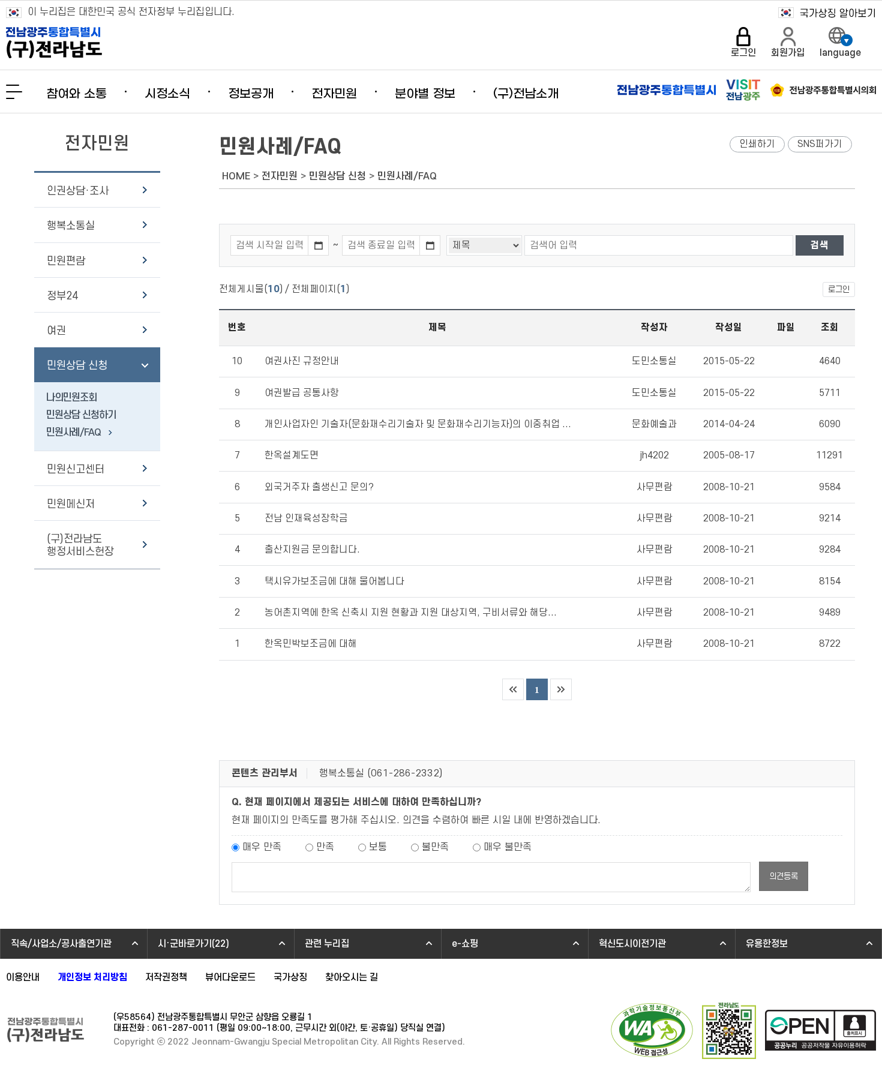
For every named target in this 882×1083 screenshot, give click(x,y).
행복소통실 (71, 226)
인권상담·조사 (78, 191)
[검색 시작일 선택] (318, 245)
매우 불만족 (508, 847)
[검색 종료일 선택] (430, 245)
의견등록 (783, 876)
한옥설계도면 (292, 455)
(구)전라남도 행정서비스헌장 (80, 545)
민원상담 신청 (77, 365)
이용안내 (23, 977)
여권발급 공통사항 (302, 393)
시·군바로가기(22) (193, 943)
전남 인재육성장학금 (306, 518)
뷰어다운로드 (230, 977)
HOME (236, 176)
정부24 (62, 296)
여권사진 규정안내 (302, 361)
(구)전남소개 (526, 94)
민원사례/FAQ (73, 432)
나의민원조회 (71, 397)
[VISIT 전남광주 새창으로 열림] (743, 90)
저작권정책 (166, 977)
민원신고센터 (75, 469)
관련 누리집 (327, 943)
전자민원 (334, 94)
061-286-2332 (405, 773)
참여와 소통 (76, 94)
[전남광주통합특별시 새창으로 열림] (666, 90)
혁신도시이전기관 (632, 943)
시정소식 (167, 94)
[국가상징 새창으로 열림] (827, 12)
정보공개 (251, 94)
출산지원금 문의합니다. (312, 549)
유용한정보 (767, 943)
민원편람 (66, 261)
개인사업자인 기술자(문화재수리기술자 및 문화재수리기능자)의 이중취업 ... (418, 424)
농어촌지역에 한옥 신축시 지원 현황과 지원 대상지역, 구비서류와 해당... (411, 612)
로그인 (839, 289)
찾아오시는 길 (351, 977)
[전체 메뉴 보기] (14, 92)
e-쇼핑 (465, 943)
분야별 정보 (425, 94)
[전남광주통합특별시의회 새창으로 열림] (823, 90)
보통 (378, 847)
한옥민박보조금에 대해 (311, 643)
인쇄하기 (757, 144)
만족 (325, 847)
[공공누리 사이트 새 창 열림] (820, 1030)
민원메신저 (71, 504)
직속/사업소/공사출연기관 (61, 943)
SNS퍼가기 (819, 144)
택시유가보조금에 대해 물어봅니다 (334, 581)
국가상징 (290, 977)
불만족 (435, 847)
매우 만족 (261, 847)
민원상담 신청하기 (81, 415)
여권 (56, 331)
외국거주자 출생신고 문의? (319, 487)
